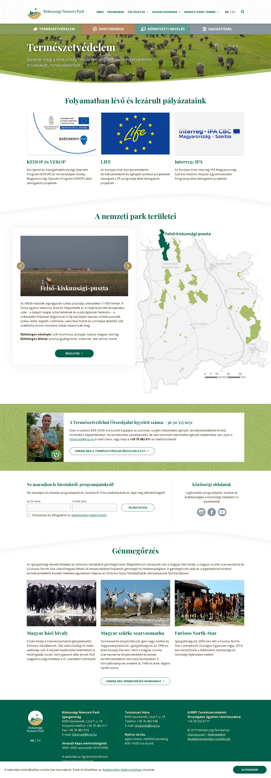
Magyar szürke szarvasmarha (132, 633)
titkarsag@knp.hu (82, 439)
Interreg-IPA (189, 162)
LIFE (106, 162)
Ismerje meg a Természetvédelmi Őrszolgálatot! (110, 451)
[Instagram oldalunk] (201, 512)
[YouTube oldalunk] (222, 512)
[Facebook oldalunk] (212, 512)
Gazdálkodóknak (164, 12)
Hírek (100, 12)
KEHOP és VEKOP (46, 162)
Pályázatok (136, 12)
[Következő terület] (128, 266)
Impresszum (196, 734)
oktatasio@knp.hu (147, 726)
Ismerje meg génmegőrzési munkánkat (133, 681)
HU (227, 12)
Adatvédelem (216, 734)
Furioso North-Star (196, 633)
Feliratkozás (137, 507)
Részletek (72, 353)
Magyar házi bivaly (47, 633)
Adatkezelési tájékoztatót (88, 515)
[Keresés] (242, 12)
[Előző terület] (20, 266)
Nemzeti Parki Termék (200, 12)
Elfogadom (250, 769)
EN (233, 12)
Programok (115, 12)
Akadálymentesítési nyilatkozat (208, 739)
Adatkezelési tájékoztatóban (122, 770)
